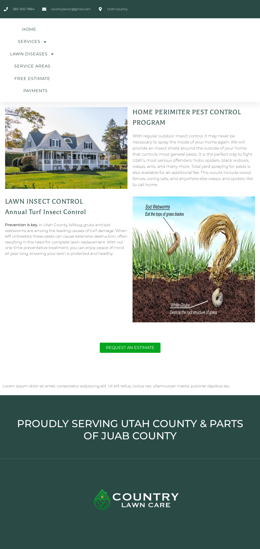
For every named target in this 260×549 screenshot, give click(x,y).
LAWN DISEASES (29, 54)
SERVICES (29, 41)
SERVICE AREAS (32, 66)
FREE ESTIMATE (32, 78)
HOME (29, 29)
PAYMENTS (35, 90)
